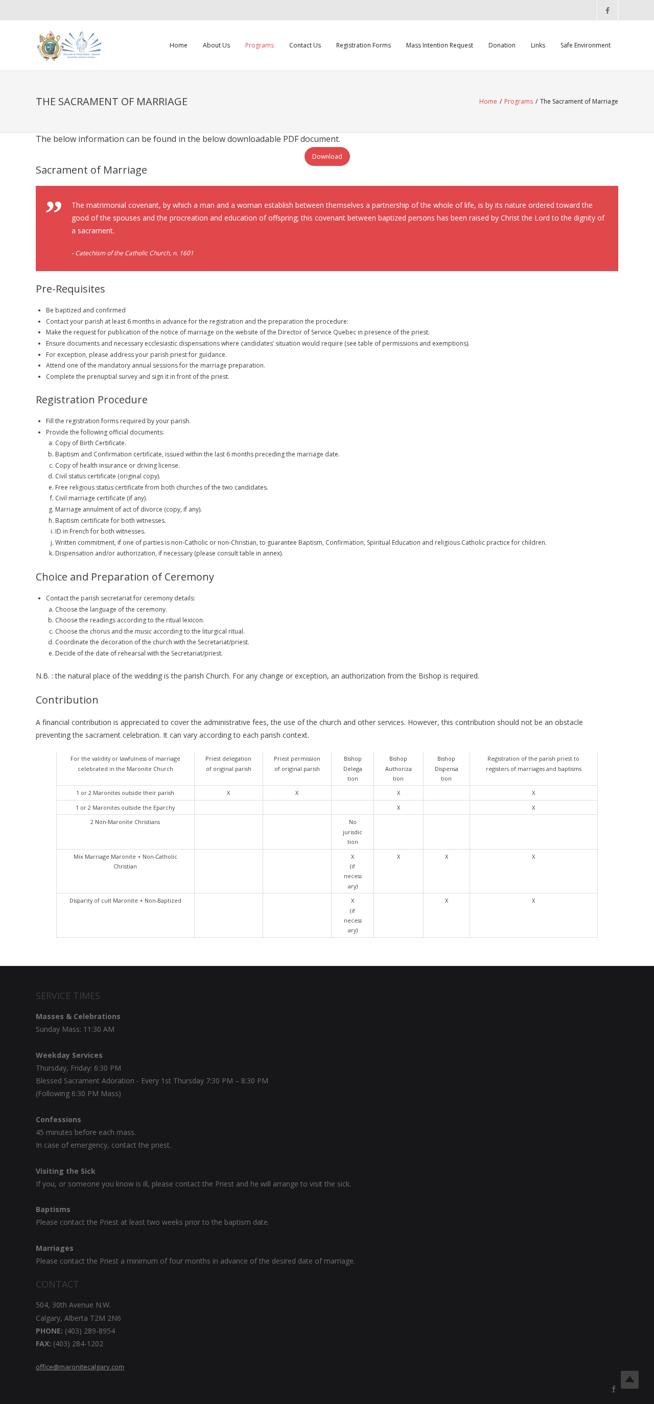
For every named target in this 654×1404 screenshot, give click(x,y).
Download (327, 156)
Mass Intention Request (439, 45)
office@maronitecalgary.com (80, 1366)
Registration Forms (363, 45)
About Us (216, 45)
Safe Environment (585, 45)
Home (179, 45)
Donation (502, 45)
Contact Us (305, 45)
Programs (259, 45)
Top (630, 1380)
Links (538, 45)
